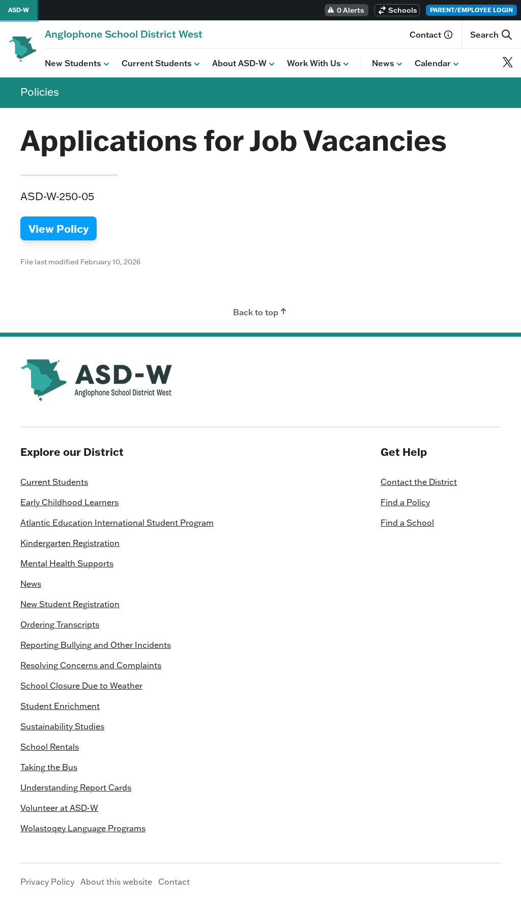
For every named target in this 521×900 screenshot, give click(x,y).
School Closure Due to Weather (81, 685)
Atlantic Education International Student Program (117, 522)
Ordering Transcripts (59, 624)
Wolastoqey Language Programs (83, 828)
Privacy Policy (47, 882)
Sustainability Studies (62, 726)
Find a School (407, 522)
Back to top (255, 312)
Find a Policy (405, 502)
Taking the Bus (48, 767)
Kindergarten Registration (70, 543)
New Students (73, 63)
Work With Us (314, 63)
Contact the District (419, 482)
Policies (39, 91)
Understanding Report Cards (75, 787)
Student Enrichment (60, 706)
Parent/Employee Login (471, 10)
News (383, 63)
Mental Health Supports (66, 563)
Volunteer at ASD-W (59, 808)
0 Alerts (350, 10)
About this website (116, 882)
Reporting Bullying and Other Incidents (95, 645)
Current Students (157, 63)
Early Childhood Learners (69, 502)
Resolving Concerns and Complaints (90, 665)
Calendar (433, 63)
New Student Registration (70, 604)
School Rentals (49, 747)
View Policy (58, 228)
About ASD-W (239, 63)
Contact (425, 35)
